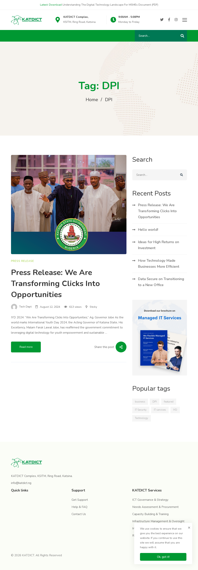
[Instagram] (176, 20)
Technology (141, 418)
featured (168, 401)
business (140, 401)
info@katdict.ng (21, 483)
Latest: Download (51, 5)
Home (92, 100)
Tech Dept (25, 307)
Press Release (22, 261)
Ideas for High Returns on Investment (158, 245)
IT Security (141, 410)
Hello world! (148, 229)
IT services (160, 410)
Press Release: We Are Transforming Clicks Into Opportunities (55, 283)
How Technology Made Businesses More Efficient (158, 263)
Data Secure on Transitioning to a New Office (161, 282)
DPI (155, 401)
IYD (175, 410)
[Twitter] (162, 20)
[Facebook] (169, 20)
